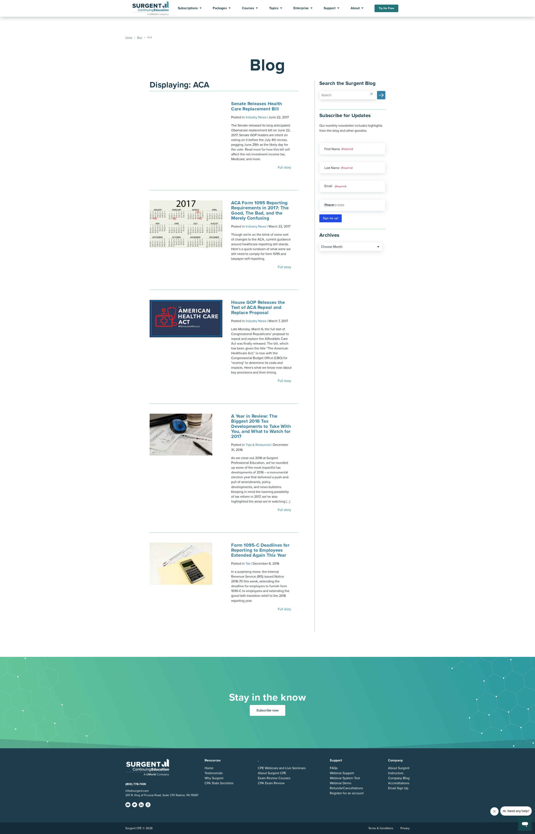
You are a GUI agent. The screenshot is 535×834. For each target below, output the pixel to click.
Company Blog (399, 778)
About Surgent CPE (272, 773)
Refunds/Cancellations (346, 788)
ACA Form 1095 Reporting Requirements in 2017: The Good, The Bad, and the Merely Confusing (260, 210)
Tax (248, 564)
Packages (220, 8)
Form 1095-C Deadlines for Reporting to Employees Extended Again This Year (260, 550)
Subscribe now (267, 710)
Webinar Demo (340, 783)
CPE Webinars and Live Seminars (282, 768)
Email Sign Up (398, 788)
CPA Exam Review (271, 783)
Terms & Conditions (380, 828)
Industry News (256, 117)
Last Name (332, 168)
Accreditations (398, 783)
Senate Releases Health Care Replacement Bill (256, 106)
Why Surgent (214, 778)
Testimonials (214, 773)
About (355, 8)
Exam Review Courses (274, 778)
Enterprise (301, 8)
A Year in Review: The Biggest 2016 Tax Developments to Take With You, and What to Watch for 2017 (261, 426)
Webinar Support (342, 773)
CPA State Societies (219, 783)
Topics (273, 8)
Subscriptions (188, 8)
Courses (248, 8)
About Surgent (398, 768)
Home (209, 768)
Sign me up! (330, 218)
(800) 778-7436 (135, 784)
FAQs (334, 768)
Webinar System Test (345, 778)
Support (329, 8)
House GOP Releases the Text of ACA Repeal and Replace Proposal (258, 307)
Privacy (405, 828)
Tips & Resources (258, 445)
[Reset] (371, 93)
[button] (381, 95)
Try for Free (386, 8)
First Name (332, 149)
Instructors (395, 773)
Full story (285, 167)
